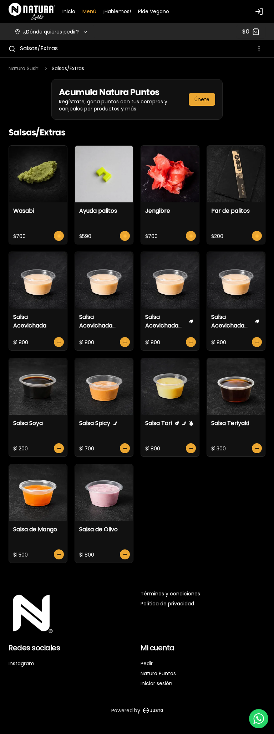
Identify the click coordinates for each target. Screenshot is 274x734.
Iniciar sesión (156, 683)
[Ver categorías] (259, 48)
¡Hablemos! (117, 11)
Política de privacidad (167, 603)
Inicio (68, 11)
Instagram (21, 663)
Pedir (147, 663)
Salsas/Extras (39, 48)
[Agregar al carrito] (59, 236)
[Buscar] (12, 48)
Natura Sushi (24, 68)
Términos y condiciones (170, 593)
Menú (89, 11)
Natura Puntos (158, 673)
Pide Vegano (153, 11)
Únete (201, 99)
